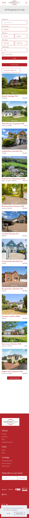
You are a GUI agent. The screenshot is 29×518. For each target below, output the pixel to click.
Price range (4, 40)
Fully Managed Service (7, 460)
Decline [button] (8, 513)
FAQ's (3, 439)
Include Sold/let (8, 54)
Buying (3, 452)
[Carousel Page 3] (14, 120)
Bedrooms (4, 33)
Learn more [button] (14, 510)
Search (14, 58)
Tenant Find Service (6, 463)
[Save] (26, 75)
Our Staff (4, 434)
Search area (5, 19)
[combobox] (14, 22)
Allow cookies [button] (19, 513)
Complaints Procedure (7, 442)
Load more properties (14, 378)
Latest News (4, 436)
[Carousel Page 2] (13, 120)
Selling (3, 450)
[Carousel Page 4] (15, 120)
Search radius (5, 26)
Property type (5, 47)
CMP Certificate (6, 466)
